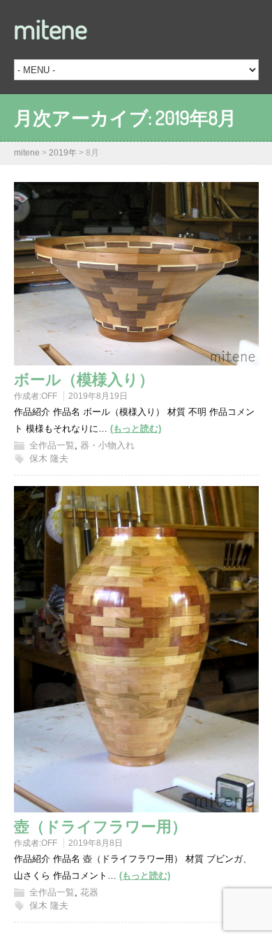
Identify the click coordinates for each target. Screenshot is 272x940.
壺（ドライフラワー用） (100, 825)
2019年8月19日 (98, 396)
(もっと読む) (135, 428)
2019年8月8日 (95, 843)
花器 (89, 892)
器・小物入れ (107, 445)
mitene (50, 27)
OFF (49, 396)
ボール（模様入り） (84, 378)
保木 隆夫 (48, 458)
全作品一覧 (52, 445)
